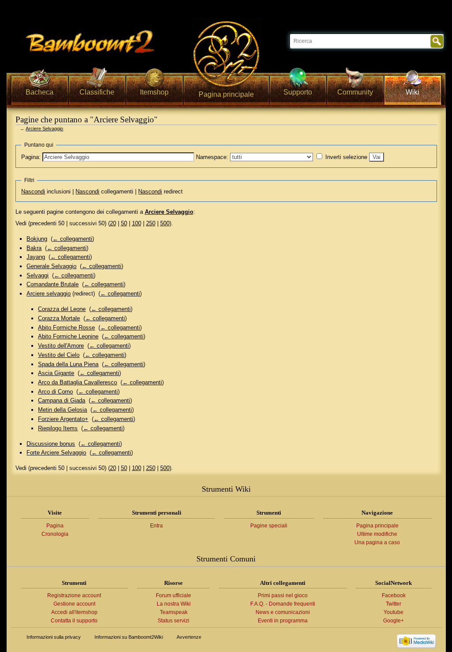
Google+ (393, 621)
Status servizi (173, 621)
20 (113, 223)
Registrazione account (74, 595)
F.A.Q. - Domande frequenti (282, 604)
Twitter (393, 604)
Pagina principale (377, 526)
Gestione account (74, 604)
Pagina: (31, 157)
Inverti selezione (346, 157)
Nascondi (33, 191)
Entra (156, 526)
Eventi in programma (283, 621)
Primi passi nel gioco (283, 595)
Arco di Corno (55, 391)
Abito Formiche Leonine (68, 336)
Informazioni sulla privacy (53, 637)
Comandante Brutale (52, 284)
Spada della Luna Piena (68, 364)
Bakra (33, 248)
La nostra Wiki (174, 604)
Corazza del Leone (62, 309)
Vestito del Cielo (58, 355)
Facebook (394, 595)
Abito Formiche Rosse (66, 327)
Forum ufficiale (173, 595)
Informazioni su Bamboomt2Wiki (128, 637)
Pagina (55, 526)
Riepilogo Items (58, 428)
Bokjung (36, 238)
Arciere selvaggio (48, 293)
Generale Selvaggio (51, 266)
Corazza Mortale (59, 318)
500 (165, 223)
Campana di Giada (61, 400)
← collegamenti (72, 238)
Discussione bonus (50, 443)
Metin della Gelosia (62, 409)
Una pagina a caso (377, 542)
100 (136, 223)
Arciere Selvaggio (44, 128)
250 (150, 223)
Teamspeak (174, 612)
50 (124, 223)
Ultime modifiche (377, 534)
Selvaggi (37, 275)
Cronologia (54, 534)
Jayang (35, 257)
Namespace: (212, 157)
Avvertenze (189, 637)
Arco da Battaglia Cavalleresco (77, 382)
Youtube (393, 612)
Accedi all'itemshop (74, 612)
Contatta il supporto (74, 621)
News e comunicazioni (283, 612)
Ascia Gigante (56, 373)
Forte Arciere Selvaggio (56, 452)
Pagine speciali (268, 526)
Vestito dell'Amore (61, 345)
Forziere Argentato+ (63, 419)
